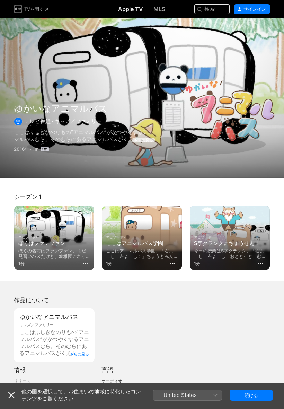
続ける (251, 395)
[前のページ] (7, 236)
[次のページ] (277, 236)
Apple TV (130, 9)
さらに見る (143, 140)
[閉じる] (11, 395)
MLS (159, 9)
